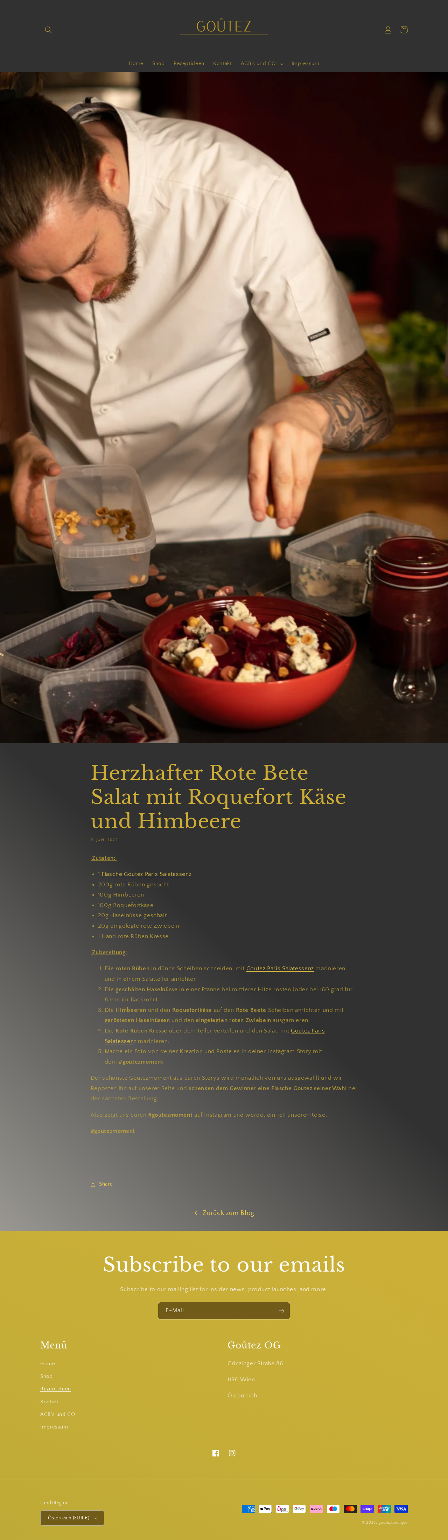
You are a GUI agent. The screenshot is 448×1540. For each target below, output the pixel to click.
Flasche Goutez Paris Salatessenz (146, 874)
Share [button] (106, 1184)
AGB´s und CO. (58, 1414)
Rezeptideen (55, 1389)
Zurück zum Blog (228, 1213)
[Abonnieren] (282, 1310)
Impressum (54, 1427)
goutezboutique (393, 1522)
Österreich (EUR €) (69, 1518)
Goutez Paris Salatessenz (280, 968)
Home (47, 1364)
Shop (46, 1376)
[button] (48, 30)
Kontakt (49, 1402)
